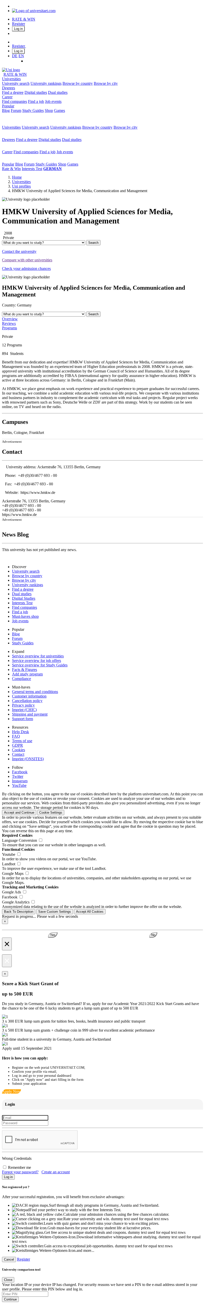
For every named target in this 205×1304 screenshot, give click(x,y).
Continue (10, 1299)
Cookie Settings (50, 812)
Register (18, 24)
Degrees (8, 88)
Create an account (56, 1172)
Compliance (21, 678)
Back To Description (18, 911)
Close (8, 1280)
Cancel (9, 1259)
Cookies (18, 750)
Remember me (19, 1167)
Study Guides (33, 110)
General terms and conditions (35, 691)
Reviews (9, 323)
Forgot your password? (20, 1172)
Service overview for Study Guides (40, 665)
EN (21, 56)
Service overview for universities (38, 656)
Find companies (14, 101)
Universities (11, 79)
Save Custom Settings (54, 911)
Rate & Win (11, 169)
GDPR (17, 745)
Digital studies (35, 92)
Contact (18, 754)
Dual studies (58, 92)
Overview (10, 319)
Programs (9, 328)
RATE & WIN (23, 19)
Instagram (20, 781)
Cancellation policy (27, 701)
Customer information (29, 696)
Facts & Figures (24, 669)
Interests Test (32, 169)
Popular (8, 106)
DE (15, 56)
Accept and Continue (19, 812)
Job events (53, 101)
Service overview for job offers (36, 660)
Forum (16, 110)
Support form (22, 719)
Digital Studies (23, 598)
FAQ (16, 736)
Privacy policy (23, 705)
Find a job (36, 101)
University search (16, 83)
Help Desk (20, 732)
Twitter (17, 776)
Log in (18, 29)
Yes (53, 935)
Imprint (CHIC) (24, 710)
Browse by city (106, 83)
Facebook (20, 772)
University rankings (46, 83)
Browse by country (77, 83)
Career (7, 97)
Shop (49, 110)
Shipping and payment (30, 714)
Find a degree (13, 92)
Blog (6, 110)
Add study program (27, 674)
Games (59, 110)
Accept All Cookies (90, 911)
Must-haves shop (25, 616)
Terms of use (22, 741)
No (153, 935)
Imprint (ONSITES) (28, 759)
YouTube (19, 785)
